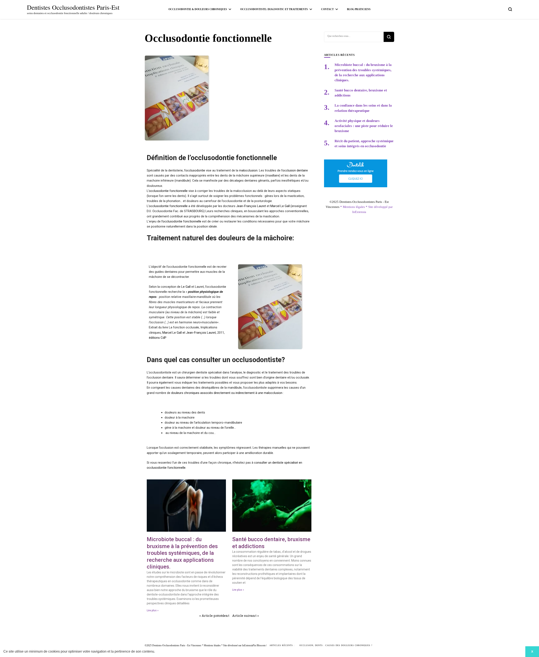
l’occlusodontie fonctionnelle (181, 221)
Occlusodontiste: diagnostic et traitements (274, 9)
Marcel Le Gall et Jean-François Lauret (189, 333)
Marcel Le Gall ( (281, 206)
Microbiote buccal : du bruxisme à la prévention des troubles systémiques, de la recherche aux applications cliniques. (182, 553)
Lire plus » (153, 610)
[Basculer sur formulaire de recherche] (510, 9)
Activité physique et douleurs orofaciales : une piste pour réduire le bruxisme (364, 126)
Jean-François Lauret (251, 206)
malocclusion (248, 170)
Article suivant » (245, 615)
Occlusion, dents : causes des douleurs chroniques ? (335, 645)
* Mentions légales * (354, 207)
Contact (327, 9)
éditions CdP (157, 338)
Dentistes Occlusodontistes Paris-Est (73, 7)
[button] (156, 652)
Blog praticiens (359, 9)
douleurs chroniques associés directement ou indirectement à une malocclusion (226, 393)
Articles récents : (282, 645)
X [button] (532, 651)
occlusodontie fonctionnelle (168, 191)
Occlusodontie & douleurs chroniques (197, 9)
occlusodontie (195, 170)
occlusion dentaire (295, 170)
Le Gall (186, 287)
